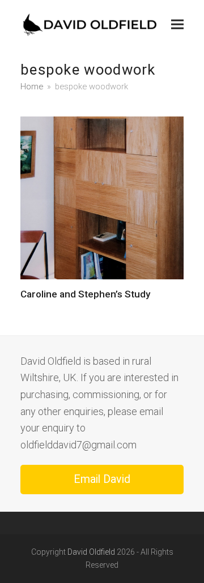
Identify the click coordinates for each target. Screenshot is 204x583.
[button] (177, 24)
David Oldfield (91, 551)
